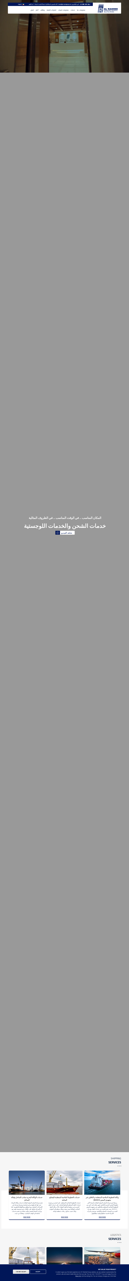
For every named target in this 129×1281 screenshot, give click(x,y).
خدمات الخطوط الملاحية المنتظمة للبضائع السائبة (64, 1198)
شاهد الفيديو (66, 532)
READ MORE (102, 1217)
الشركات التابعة (51, 10)
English (19, 4)
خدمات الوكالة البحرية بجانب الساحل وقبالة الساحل (26, 1198)
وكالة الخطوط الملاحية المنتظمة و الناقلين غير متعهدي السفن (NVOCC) (102, 1198)
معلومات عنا (81, 10)
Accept (38, 1272)
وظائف (42, 10)
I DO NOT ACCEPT (21, 1272)
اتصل (32, 10)
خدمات (73, 10)
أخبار (37, 10)
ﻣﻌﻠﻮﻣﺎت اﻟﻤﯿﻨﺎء (63, 10)
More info (78, 1276)
